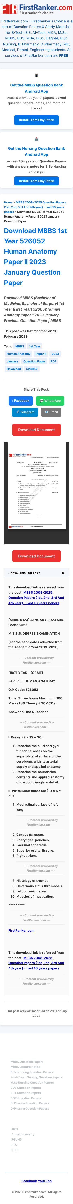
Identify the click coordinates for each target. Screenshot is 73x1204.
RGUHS (16, 1139)
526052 (32, 369)
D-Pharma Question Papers (30, 1108)
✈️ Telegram (24, 412)
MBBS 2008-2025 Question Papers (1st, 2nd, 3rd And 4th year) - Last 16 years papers (35, 207)
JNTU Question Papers (48, 1041)
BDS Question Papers (26, 1087)
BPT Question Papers (26, 1093)
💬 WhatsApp (50, 401)
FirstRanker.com (21, 930)
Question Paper (34, 361)
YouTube (45, 1181)
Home (8, 202)
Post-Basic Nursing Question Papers (36, 1077)
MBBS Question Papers (27, 1061)
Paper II (41, 353)
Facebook (29, 1181)
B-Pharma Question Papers (30, 1103)
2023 (55, 353)
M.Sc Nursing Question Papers (32, 1082)
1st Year (34, 346)
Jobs (57, 1122)
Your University (26, 1122)
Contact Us (36, 1163)
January (12, 361)
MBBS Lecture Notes (25, 1066)
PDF (53, 361)
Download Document (36, 430)
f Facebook (20, 400)
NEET (15, 1150)
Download (14, 369)
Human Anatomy (18, 353)
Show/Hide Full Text (24, 573)
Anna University (22, 1134)
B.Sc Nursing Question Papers (32, 1072)
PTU (14, 1144)
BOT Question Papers (26, 1098)
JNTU (15, 1129)
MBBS (19, 346)
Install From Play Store (36, 120)
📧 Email (51, 412)
